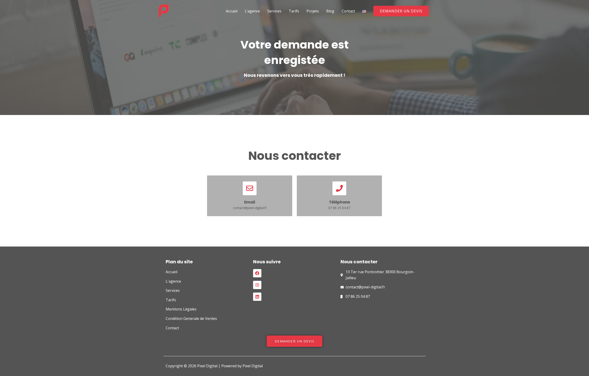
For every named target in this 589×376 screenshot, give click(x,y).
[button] (401, 11)
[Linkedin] (257, 297)
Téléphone (339, 202)
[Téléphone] (339, 188)
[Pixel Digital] (163, 10)
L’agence (252, 11)
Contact (348, 11)
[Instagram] (257, 285)
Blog (330, 11)
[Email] (250, 188)
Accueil (231, 11)
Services (274, 11)
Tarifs (294, 11)
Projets (312, 11)
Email (249, 202)
